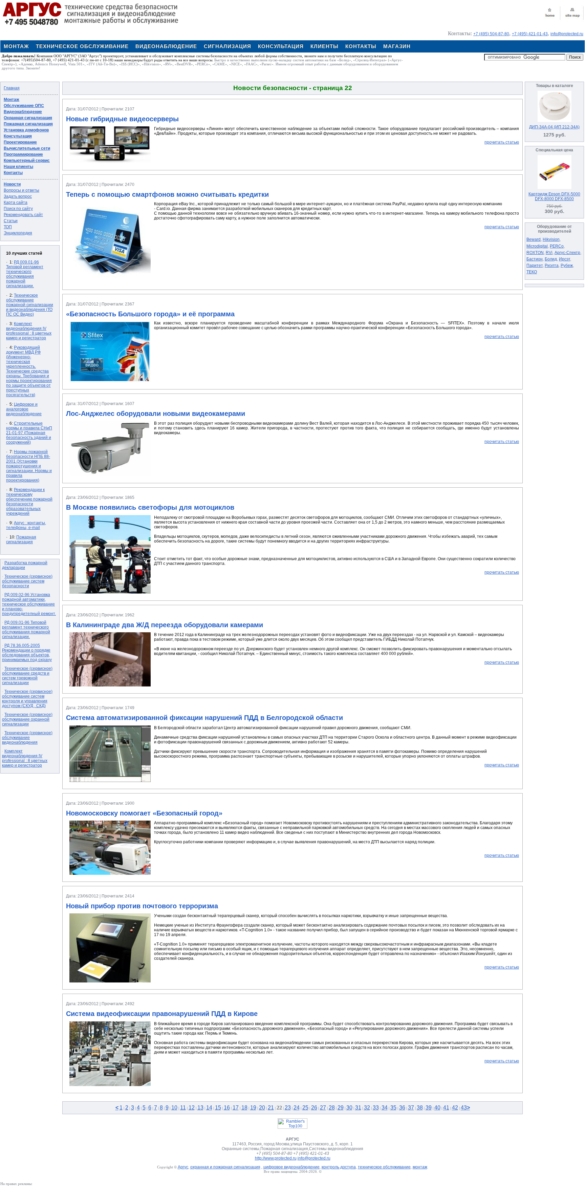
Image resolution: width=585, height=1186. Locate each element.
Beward (533, 239)
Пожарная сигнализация (21, 539)
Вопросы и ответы (21, 190)
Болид (551, 259)
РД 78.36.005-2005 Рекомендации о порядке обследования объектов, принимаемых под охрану (27, 652)
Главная (12, 88)
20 (262, 1107)
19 (253, 1107)
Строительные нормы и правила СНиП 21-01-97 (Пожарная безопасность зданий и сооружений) (29, 433)
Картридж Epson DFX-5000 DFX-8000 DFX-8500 (554, 196)
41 (446, 1107)
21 (271, 1107)
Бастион (534, 259)
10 (174, 1107)
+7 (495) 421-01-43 (530, 33)
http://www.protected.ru (276, 1158)
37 (411, 1107)
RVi (549, 252)
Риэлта (552, 265)
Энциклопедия (18, 233)
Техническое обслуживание (82, 46)
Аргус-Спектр (567, 252)
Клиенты (324, 46)
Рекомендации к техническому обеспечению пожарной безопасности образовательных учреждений (29, 501)
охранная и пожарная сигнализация (225, 1167)
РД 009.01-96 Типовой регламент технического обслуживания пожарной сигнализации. (24, 274)
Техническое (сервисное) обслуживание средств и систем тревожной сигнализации (27, 675)
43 (464, 1107)
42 (455, 1107)
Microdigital (537, 246)
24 (297, 1107)
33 (376, 1107)
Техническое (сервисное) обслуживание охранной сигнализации (27, 719)
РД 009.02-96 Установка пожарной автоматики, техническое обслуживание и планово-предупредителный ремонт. (29, 604)
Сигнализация (227, 46)
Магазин (397, 46)
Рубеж (567, 265)
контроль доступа (339, 1167)
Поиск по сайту (18, 208)
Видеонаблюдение (166, 46)
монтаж (420, 1167)
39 (429, 1107)
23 (288, 1107)
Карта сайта (15, 202)
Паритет (534, 265)
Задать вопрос (18, 196)
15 (218, 1107)
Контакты (360, 46)
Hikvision (551, 239)
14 (209, 1107)
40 (437, 1107)
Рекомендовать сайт (23, 214)
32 (367, 1107)
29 (341, 1107)
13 (200, 1107)
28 (332, 1107)
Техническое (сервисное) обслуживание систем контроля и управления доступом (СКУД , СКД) (27, 698)
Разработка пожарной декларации (24, 565)
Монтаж (16, 46)
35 (393, 1107)
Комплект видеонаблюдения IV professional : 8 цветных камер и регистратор (28, 330)
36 (402, 1107)
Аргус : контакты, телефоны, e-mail (26, 525)
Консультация (281, 46)
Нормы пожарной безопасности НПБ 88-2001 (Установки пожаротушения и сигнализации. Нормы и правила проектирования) (29, 466)
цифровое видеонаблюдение (291, 1167)
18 (244, 1107)
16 (227, 1107)
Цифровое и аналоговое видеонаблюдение (24, 409)
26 (314, 1107)
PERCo (557, 246)
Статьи (11, 220)
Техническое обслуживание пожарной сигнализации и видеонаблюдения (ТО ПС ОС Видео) (29, 305)
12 (192, 1107)
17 (236, 1107)
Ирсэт (564, 259)
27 (323, 1107)
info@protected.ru (566, 33)
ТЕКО (531, 272)
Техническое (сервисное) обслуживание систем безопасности (27, 581)
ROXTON (535, 252)
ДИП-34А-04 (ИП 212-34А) (554, 127)
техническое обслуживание (384, 1167)
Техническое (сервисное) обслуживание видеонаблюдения (27, 737)
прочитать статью (501, 142)
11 (183, 1107)
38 (420, 1107)
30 (349, 1107)
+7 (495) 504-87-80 (491, 33)
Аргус (183, 1167)
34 (385, 1107)
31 (358, 1107)
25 (305, 1107)
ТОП (8, 227)
